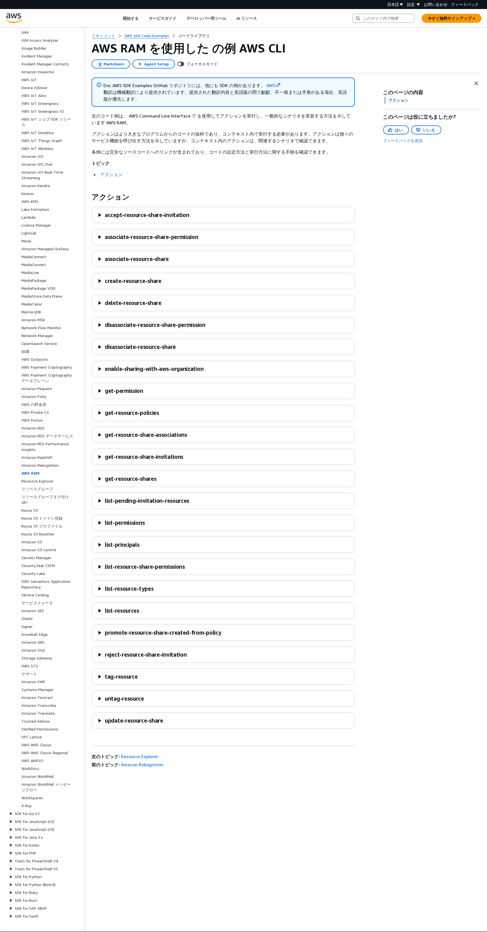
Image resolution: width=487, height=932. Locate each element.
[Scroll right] (261, 18)
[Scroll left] (118, 18)
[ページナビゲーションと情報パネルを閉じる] (476, 83)
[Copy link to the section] (87, 197)
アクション (111, 174)
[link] (194, 36)
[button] (143, 215)
